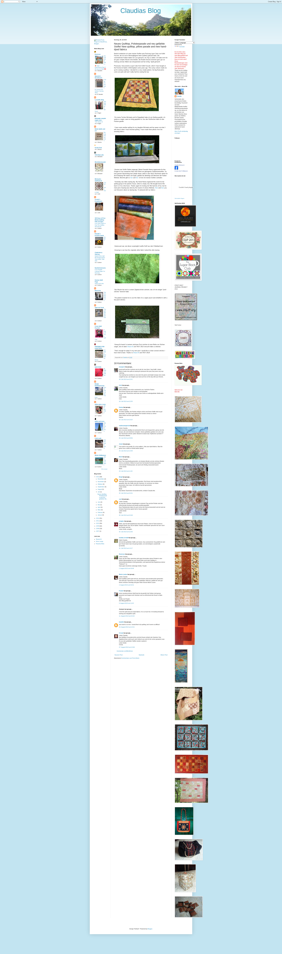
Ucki (120, 385)
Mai (99, 505)
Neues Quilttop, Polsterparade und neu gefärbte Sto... (102, 496)
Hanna (121, 407)
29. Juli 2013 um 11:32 (126, 471)
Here (156, 188)
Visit (179, 198)
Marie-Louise (123, 574)
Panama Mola (100, 544)
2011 (98, 521)
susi (120, 499)
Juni (99, 502)
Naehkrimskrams (100, 268)
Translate (182, 46)
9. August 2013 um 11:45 (126, 603)
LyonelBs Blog (99, 100)
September (101, 487)
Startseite (141, 655)
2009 (98, 526)
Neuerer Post (118, 655)
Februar (100, 512)
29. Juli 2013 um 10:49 (126, 451)
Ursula (121, 633)
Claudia (179, 96)
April (99, 507)
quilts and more (99, 421)
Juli (99, 492)
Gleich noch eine (99, 283)
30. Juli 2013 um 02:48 (126, 515)
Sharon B (130, 346)
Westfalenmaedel (100, 162)
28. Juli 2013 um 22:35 (126, 401)
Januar (100, 515)
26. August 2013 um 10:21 (127, 627)
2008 (98, 528)
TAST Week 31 (99, 122)
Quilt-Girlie (98, 367)
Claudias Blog (127, 10)
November (101, 481)
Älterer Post (163, 655)
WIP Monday (105, 409)
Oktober (100, 484)
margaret (122, 367)
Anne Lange (99, 541)
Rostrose (122, 554)
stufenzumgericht (124, 425)
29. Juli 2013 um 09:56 (126, 438)
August (100, 489)
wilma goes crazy (100, 404)
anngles (121, 521)
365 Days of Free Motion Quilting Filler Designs (100, 219)
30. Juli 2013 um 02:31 (126, 493)
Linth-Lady (98, 438)
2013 (98, 477)
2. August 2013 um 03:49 (126, 568)
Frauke (121, 591)
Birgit (120, 477)
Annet (121, 444)
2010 (98, 523)
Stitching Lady (99, 155)
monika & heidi (123, 537)
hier (131, 178)
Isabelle (121, 622)
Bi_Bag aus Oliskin (105, 372)
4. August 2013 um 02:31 (126, 585)
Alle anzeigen (104, 469)
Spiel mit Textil (99, 307)
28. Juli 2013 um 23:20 (126, 419)
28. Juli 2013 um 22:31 (126, 379)
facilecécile (98, 148)
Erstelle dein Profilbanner (181, 171)
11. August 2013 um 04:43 (127, 616)
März (99, 510)
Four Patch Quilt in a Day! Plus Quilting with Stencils (100, 225)
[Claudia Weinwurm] (176, 169)
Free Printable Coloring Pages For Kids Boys (100, 271)
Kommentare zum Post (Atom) (130, 658)
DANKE (105, 239)
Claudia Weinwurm (180, 165)
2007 (98, 531)
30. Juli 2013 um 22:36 (126, 532)
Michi (120, 457)
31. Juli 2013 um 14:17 (126, 548)
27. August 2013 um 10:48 (127, 647)
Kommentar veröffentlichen (125, 651)
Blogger (150, 929)
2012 (98, 518)
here (162, 188)
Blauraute (98, 290)
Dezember (101, 479)
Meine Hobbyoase (100, 455)
